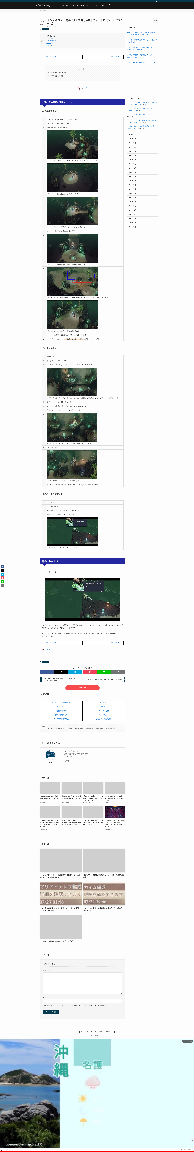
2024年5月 (132, 185)
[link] (65, 760)
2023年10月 (133, 214)
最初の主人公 (103, 715)
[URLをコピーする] (118, 672)
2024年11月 (133, 168)
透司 (50, 763)
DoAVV (48, 43)
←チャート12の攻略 (49, 56)
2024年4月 (132, 189)
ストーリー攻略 (104, 711)
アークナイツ (50, 38)
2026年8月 (132, 139)
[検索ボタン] (109, 5)
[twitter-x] (68, 760)
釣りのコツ (61, 707)
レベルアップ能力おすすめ (61, 703)
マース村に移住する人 (61, 719)
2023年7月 (132, 227)
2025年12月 (133, 147)
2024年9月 (132, 172)
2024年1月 (132, 202)
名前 (44, 997)
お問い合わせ (84, 1032)
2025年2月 (132, 160)
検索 (155, 20)
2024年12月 (133, 164)
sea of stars (45, 29)
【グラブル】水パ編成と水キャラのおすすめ (141, 114)
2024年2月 (132, 197)
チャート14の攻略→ (116, 56)
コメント (47, 971)
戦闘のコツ (104, 703)
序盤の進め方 (61, 711)
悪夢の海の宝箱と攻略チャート (61, 73)
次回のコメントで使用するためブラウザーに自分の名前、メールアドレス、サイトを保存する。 (75, 1005)
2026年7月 (132, 143)
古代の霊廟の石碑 (61, 715)
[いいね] (79, 89)
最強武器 (104, 707)
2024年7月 (132, 181)
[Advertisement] (142, 81)
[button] (47, 672)
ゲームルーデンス (46, 5)
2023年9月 (132, 218)
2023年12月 (133, 206)
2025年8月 (132, 151)
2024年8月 (132, 176)
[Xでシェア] (85, 89)
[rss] (156, 1)
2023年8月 (132, 223)
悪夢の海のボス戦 (57, 76)
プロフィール (110, 1032)
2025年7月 (132, 155)
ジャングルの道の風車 (103, 719)
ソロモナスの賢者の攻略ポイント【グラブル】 (142, 62)
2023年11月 (133, 210)
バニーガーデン (51, 46)
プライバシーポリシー (97, 1032)
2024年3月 (132, 193)
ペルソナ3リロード (52, 41)
